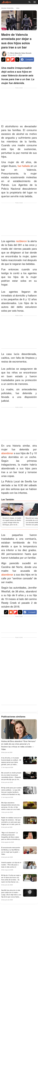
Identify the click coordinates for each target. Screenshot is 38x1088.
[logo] (6, 2)
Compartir (29, 59)
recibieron (21, 241)
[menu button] (34, 2)
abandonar (7, 453)
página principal (7, 8)
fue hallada (24, 166)
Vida (17, 8)
